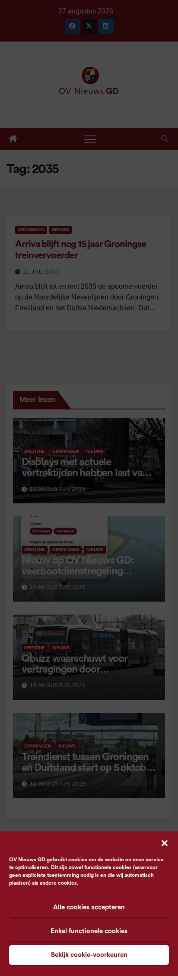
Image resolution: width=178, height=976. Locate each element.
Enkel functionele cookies (89, 931)
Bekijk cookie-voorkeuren (89, 955)
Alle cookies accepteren (89, 907)
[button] (164, 842)
